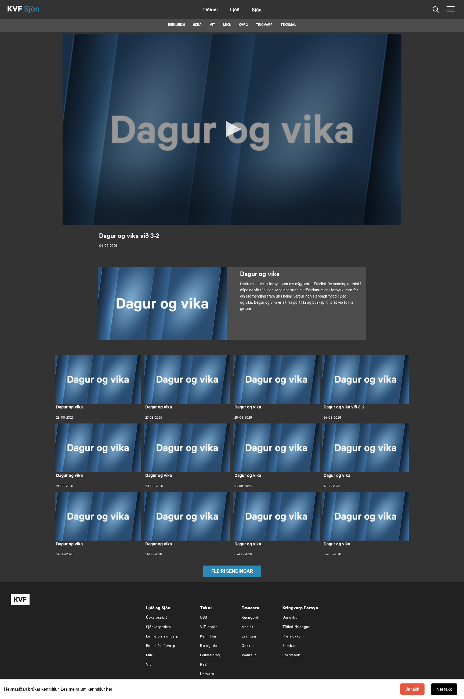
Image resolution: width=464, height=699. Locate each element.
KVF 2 (243, 25)
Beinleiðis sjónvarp (162, 637)
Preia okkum (293, 637)
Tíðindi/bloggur (296, 627)
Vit (148, 665)
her (109, 689)
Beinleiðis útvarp (160, 646)
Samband (290, 646)
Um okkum (291, 618)
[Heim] (15, 9)
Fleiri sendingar (232, 572)
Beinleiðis (176, 25)
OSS (203, 618)
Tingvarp (264, 25)
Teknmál (288, 25)
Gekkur (248, 646)
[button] (232, 129)
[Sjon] (36, 9)
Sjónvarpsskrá (158, 627)
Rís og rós (208, 646)
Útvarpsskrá (157, 618)
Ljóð (235, 10)
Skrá (197, 25)
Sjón (257, 10)
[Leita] (436, 9)
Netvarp (207, 674)
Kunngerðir (251, 618)
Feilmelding (210, 656)
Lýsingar (249, 637)
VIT (212, 25)
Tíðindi (210, 10)
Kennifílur (208, 637)
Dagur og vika (69, 407)
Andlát (247, 627)
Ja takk (412, 689)
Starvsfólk (291, 656)
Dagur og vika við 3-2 (344, 407)
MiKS (227, 25)
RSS (203, 665)
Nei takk (444, 689)
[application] (232, 129)
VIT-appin (209, 627)
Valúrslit (249, 656)
